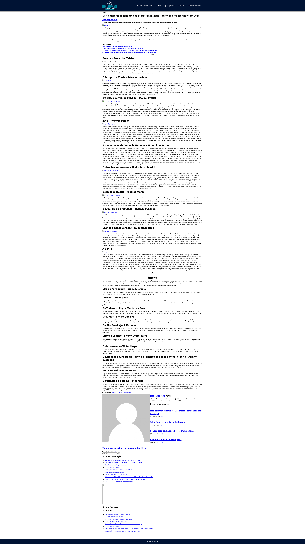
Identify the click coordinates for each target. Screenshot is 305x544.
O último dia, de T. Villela (112, 467)
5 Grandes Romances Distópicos (165, 439)
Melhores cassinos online (145, 6)
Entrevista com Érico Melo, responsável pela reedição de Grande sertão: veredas (129, 477)
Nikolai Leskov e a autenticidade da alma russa (119, 482)
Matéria (113, 393)
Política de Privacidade (194, 6)
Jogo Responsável (169, 6)
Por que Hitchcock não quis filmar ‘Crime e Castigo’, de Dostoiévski (125, 479)
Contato (158, 6)
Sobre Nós (181, 6)
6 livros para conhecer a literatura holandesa (172, 430)
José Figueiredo (109, 19)
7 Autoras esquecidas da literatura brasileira (124, 448)
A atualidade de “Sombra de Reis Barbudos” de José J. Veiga (122, 460)
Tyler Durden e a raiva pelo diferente (168, 422)
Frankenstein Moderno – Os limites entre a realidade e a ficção (123, 462)
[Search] (118, 453)
